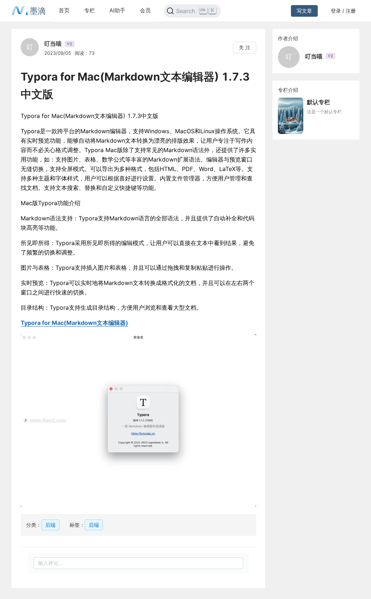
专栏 (89, 10)
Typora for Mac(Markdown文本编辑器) (74, 322)
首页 (64, 10)
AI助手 (117, 10)
